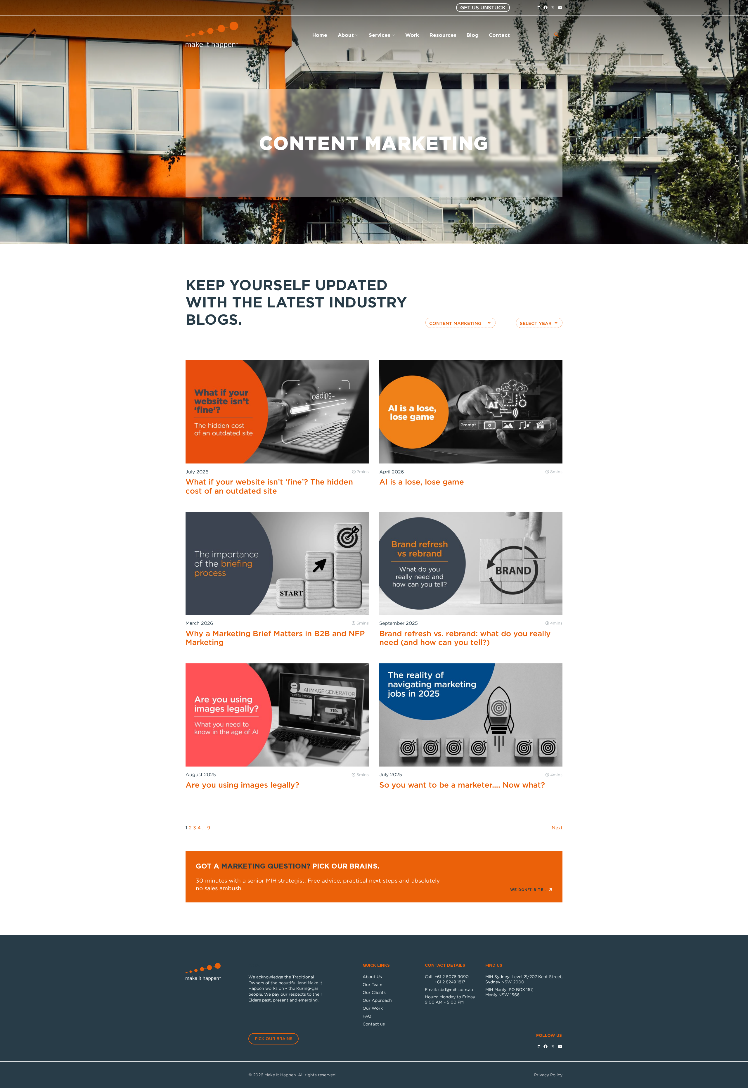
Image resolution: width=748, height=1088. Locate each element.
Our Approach (377, 1000)
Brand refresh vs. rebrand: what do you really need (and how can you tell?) (465, 637)
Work (412, 35)
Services (379, 35)
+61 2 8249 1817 (449, 982)
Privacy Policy (548, 1075)
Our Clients (374, 992)
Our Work (373, 1008)
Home (319, 35)
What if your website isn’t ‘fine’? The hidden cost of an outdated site (269, 486)
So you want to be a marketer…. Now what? (462, 785)
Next (557, 827)
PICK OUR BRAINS (273, 1038)
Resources (443, 35)
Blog (473, 35)
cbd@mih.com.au (455, 989)
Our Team (372, 984)
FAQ (367, 1016)
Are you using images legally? (242, 785)
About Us (372, 976)
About (346, 35)
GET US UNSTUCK (482, 7)
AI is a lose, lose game (421, 482)
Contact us (374, 1024)
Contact (499, 35)
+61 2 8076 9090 (451, 976)
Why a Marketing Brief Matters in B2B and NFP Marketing (275, 637)
